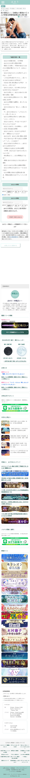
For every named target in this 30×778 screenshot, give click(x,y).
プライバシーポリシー (21, 768)
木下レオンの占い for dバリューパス (24, 761)
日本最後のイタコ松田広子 (25, 751)
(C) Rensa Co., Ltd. (15, 776)
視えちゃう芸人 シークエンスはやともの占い (25, 747)
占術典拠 (8, 769)
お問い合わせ (6, 768)
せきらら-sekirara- (22, 774)
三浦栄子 (6, 10)
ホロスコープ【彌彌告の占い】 (5, 746)
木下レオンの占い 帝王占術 (15, 746)
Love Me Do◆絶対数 (24, 754)
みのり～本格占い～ (24, 16)
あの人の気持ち (6, 8)
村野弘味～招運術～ (15, 750)
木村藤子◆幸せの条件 (5, 756)
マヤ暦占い (25, 756)
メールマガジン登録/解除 (15, 771)
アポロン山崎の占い (15, 754)
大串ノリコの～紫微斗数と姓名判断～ (15, 757)
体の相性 (20, 8)
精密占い (3, 6)
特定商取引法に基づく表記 (17, 769)
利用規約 (13, 768)
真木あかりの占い (5, 754)
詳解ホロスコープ (5, 760)
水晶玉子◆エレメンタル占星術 (5, 751)
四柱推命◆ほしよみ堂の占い (15, 761)
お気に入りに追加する (10, 245)
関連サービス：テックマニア (10, 774)
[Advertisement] (15, 264)
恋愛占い (14, 8)
